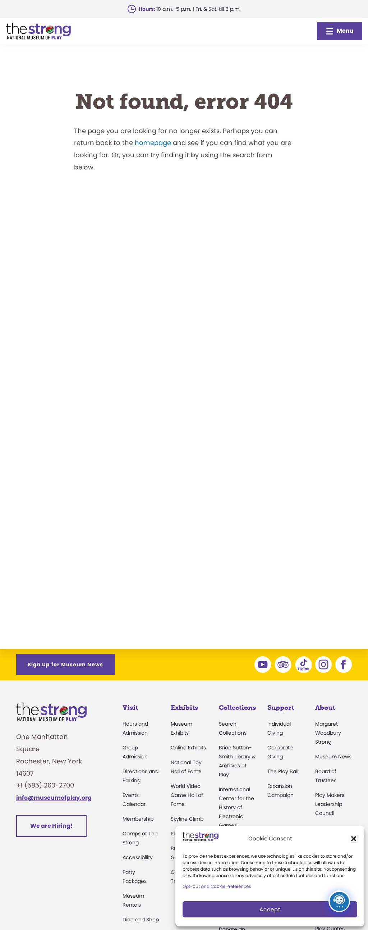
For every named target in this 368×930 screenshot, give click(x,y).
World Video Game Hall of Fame (187, 795)
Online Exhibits (188, 747)
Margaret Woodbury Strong (328, 732)
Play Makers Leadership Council (329, 804)
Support (280, 708)
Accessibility (138, 857)
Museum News (333, 756)
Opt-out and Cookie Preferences (217, 886)
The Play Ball (282, 771)
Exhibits (184, 708)
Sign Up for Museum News (65, 664)
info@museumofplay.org (54, 798)
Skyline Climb (187, 818)
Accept (269, 909)
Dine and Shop (141, 919)
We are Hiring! (51, 826)
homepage (153, 142)
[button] (353, 838)
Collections (237, 708)
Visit (130, 708)
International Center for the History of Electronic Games (236, 807)
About (325, 708)
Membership (138, 818)
